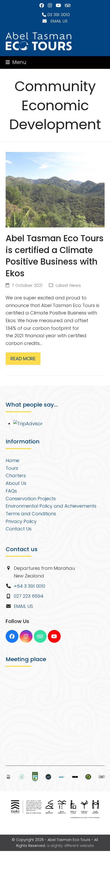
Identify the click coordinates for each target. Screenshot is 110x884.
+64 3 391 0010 (29, 586)
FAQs (11, 491)
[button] (16, 62)
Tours (12, 468)
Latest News (68, 285)
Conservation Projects (31, 498)
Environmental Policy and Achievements (51, 506)
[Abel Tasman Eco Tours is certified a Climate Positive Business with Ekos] (55, 189)
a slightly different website (70, 845)
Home (12, 460)
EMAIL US (57, 21)
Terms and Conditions (31, 513)
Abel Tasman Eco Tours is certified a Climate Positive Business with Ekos (55, 255)
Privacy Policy (21, 521)
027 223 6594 (28, 596)
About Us (16, 483)
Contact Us (18, 529)
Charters (16, 475)
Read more (23, 358)
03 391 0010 (58, 15)
